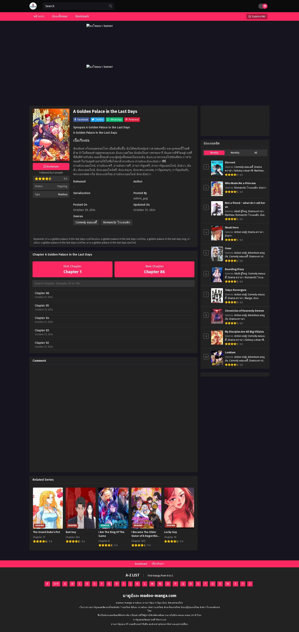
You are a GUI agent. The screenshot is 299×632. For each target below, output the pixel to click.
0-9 (56, 584)
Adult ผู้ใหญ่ (240, 211)
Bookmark (141, 563)
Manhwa (258, 170)
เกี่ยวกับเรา (158, 563)
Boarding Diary (234, 269)
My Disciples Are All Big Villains (244, 331)
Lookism (230, 352)
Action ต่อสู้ (240, 232)
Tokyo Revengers (235, 290)
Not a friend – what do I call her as (245, 204)
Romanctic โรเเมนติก (116, 222)
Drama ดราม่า (256, 211)
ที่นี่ (164, 161)
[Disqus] (113, 418)
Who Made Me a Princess (240, 183)
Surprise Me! (258, 16)
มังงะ (256, 298)
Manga (248, 298)
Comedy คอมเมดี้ (86, 222)
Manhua (62, 194)
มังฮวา (262, 187)
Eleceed (230, 162)
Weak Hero (232, 227)
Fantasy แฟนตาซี (243, 170)
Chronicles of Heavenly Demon (244, 310)
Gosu (228, 248)
